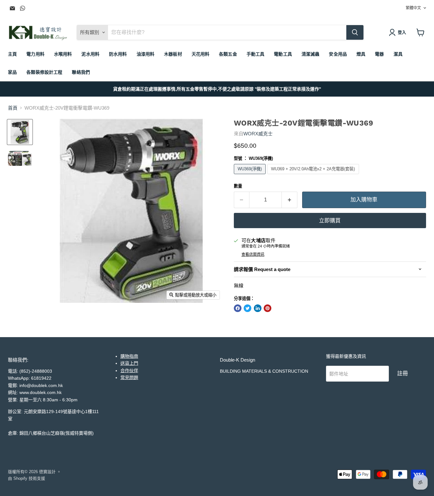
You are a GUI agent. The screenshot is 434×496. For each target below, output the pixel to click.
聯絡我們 (81, 72)
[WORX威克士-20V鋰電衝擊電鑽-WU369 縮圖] (19, 132)
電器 (379, 54)
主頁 (12, 54)
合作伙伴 (129, 370)
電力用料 (35, 54)
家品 (12, 72)
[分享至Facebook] (237, 308)
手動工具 (256, 54)
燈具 (360, 54)
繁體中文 (413, 8)
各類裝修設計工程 (44, 72)
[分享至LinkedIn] (257, 308)
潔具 (398, 54)
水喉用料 (63, 54)
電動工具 (283, 54)
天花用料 (201, 54)
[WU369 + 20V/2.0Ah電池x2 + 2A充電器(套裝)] (314, 175)
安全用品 (338, 54)
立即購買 (330, 220)
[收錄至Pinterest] (267, 308)
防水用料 (118, 54)
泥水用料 (90, 54)
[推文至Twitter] (247, 308)
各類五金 (228, 54)
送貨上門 (129, 363)
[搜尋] (354, 32)
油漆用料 (146, 54)
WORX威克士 (258, 133)
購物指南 (129, 356)
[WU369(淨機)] (251, 175)
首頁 (12, 108)
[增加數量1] (289, 200)
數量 (238, 186)
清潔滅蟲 (311, 54)
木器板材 (173, 54)
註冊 (402, 373)
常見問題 (129, 377)
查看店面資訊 (252, 254)
